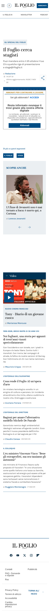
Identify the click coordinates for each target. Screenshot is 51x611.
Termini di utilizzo (13, 593)
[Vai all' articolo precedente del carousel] (20, 226)
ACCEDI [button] (34, 97)
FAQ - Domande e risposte (12, 573)
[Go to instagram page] (31, 554)
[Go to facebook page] (11, 554)
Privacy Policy (11, 589)
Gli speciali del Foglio (15, 42)
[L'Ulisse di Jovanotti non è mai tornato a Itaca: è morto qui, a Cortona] (24, 188)
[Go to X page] (24, 554)
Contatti (8, 568)
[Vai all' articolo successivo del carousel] (29, 226)
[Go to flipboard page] (38, 554)
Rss (7, 578)
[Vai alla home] (24, 5)
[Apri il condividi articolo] (43, 78)
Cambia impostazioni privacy (11, 603)
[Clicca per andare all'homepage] (24, 544)
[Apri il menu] (3, 6)
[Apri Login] (9, 5)
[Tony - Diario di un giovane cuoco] (24, 290)
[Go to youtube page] (17, 554)
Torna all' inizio (33, 591)
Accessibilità (11, 597)
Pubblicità (32, 568)
